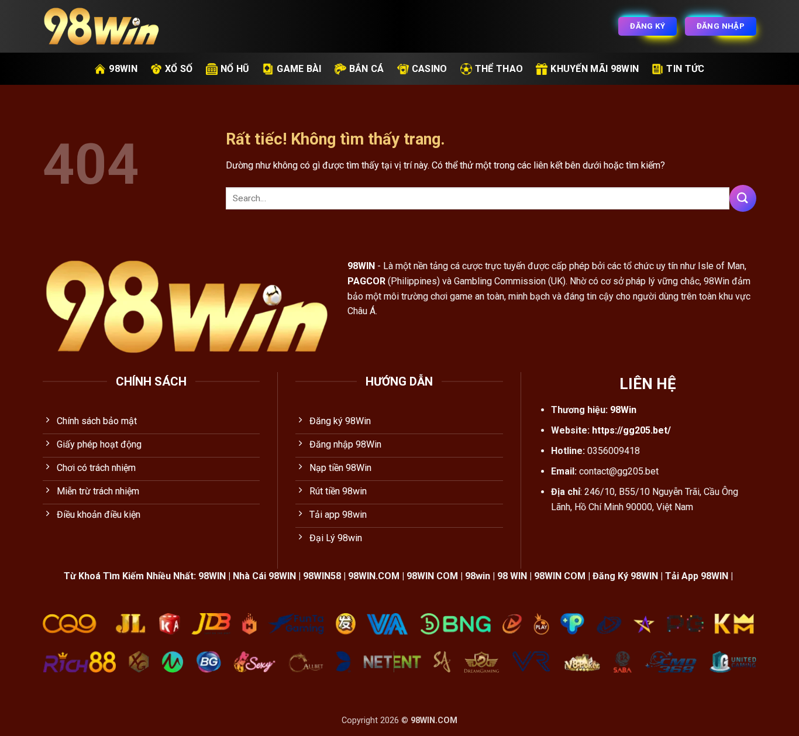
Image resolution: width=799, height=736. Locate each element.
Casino (429, 68)
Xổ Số (179, 68)
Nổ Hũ (235, 68)
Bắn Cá (366, 68)
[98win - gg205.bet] (101, 26)
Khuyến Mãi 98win (594, 68)
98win (123, 68)
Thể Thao (499, 68)
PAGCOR (366, 281)
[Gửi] (742, 198)
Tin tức (685, 68)
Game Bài (299, 68)
